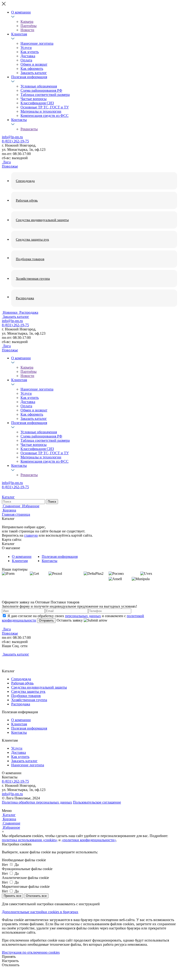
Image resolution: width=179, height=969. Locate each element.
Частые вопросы (34, 99)
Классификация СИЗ (37, 103)
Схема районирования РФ (41, 90)
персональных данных (83, 616)
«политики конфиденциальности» (89, 840)
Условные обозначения (39, 86)
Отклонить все (36, 896)
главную (31, 535)
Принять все (12, 896)
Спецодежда (21, 679)
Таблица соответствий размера (45, 95)
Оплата (26, 60)
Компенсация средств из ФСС (45, 116)
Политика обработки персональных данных (37, 802)
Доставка (28, 56)
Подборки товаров (26, 696)
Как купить (30, 52)
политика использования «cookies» (30, 840)
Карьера (27, 22)
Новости (27, 30)
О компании (21, 12)
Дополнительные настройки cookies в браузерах (40, 912)
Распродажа (20, 704)
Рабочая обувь (22, 683)
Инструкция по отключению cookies (31, 952)
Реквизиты (29, 129)
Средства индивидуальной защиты (39, 687)
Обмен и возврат (34, 64)
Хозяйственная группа (29, 700)
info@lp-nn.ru (12, 137)
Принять (9, 957)
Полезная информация (29, 77)
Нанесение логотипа (37, 43)
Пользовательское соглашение (97, 802)
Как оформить (32, 69)
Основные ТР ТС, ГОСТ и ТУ (45, 107)
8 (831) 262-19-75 (15, 141)
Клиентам (19, 34)
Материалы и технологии (41, 111)
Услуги (26, 48)
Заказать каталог (34, 73)
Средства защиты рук (28, 691)
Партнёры (29, 26)
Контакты (19, 120)
